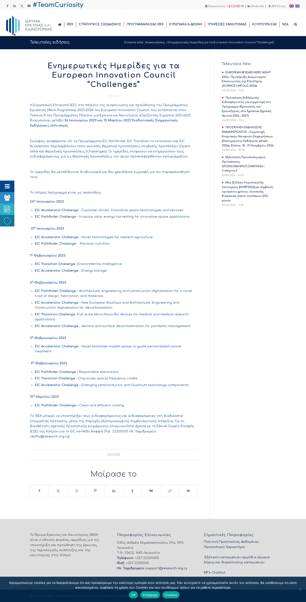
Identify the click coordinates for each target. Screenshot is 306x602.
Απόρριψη (150, 595)
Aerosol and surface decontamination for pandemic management (136, 326)
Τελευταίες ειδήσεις (50, 42)
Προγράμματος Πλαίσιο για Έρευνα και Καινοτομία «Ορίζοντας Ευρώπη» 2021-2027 (121, 115)
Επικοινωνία (216, 6)
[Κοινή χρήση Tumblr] (132, 491)
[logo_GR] (36, 24)
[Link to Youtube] (29, 6)
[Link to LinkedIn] (14, 6)
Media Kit (257, 6)
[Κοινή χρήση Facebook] (39, 491)
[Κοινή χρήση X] (58, 491)
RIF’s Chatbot (214, 572)
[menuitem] (215, 6)
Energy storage (94, 270)
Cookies (171, 595)
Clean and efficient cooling (102, 405)
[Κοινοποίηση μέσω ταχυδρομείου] (188, 491)
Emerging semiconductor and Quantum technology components (135, 385)
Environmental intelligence (99, 264)
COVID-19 (237, 6)
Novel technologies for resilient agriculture (117, 237)
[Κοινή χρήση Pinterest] (95, 491)
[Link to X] (21, 6)
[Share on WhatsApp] (77, 491)
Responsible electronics (99, 372)
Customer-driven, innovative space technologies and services (133, 210)
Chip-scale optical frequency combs (107, 378)
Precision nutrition (95, 243)
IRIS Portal (278, 6)
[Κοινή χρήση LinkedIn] (114, 491)
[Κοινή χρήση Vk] (151, 491)
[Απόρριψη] (300, 589)
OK (133, 595)
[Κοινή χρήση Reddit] (169, 491)
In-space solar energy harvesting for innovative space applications (134, 216)
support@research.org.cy (166, 568)
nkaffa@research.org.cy (49, 436)
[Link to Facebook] (7, 6)
